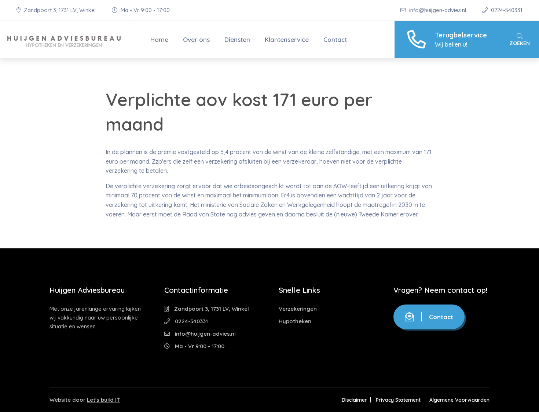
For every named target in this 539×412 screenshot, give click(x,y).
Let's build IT (103, 399)
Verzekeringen (298, 308)
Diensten (237, 39)
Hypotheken (295, 321)
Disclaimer (354, 400)
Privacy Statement (398, 400)
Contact (335, 39)
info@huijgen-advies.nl (437, 10)
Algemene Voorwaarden (459, 400)
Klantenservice (287, 39)
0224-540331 (505, 10)
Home (159, 39)
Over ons (196, 39)
